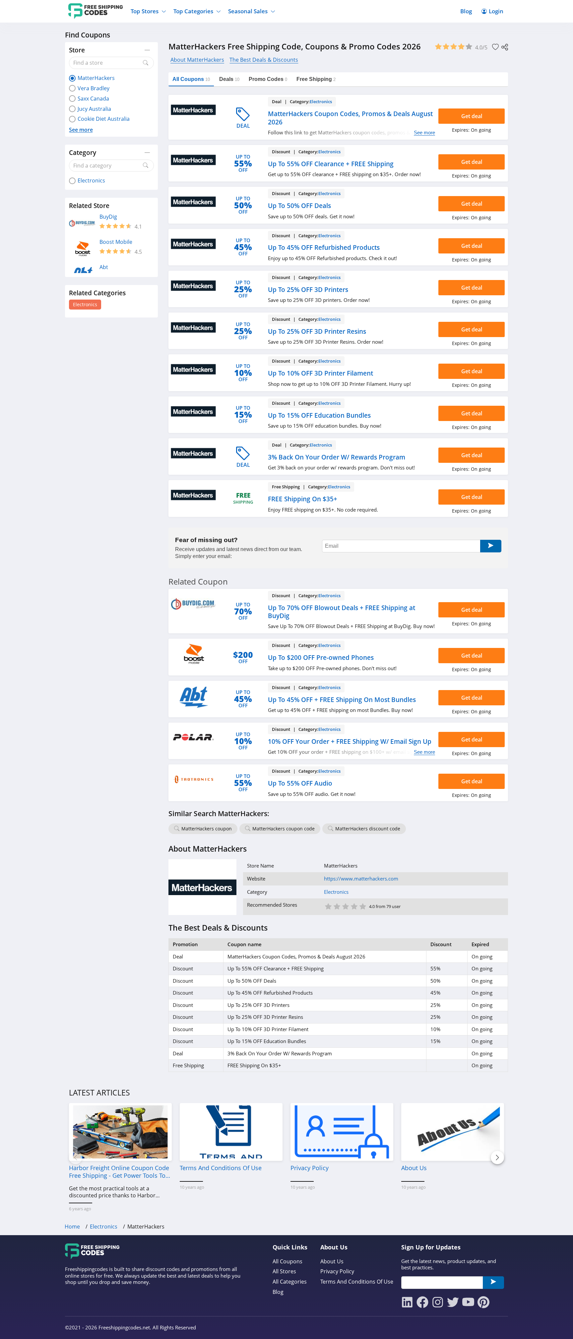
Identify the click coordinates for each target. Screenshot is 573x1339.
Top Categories (193, 11)
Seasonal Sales (248, 11)
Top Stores (145, 11)
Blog (466, 11)
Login (496, 11)
